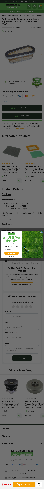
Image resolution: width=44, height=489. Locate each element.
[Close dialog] (42, 232)
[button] (39, 484)
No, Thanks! (11, 256)
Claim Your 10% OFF (11, 253)
